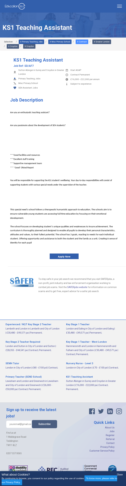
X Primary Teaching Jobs (31, 42)
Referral (110, 439)
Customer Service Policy (102, 450)
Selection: (8, 42)
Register (110, 435)
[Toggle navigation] (119, 6)
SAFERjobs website (77, 287)
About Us (110, 427)
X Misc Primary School (60, 42)
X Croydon (13, 46)
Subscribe (44, 424)
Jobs (112, 431)
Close (120, 474)
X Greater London (102, 42)
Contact (110, 443)
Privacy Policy (107, 447)
